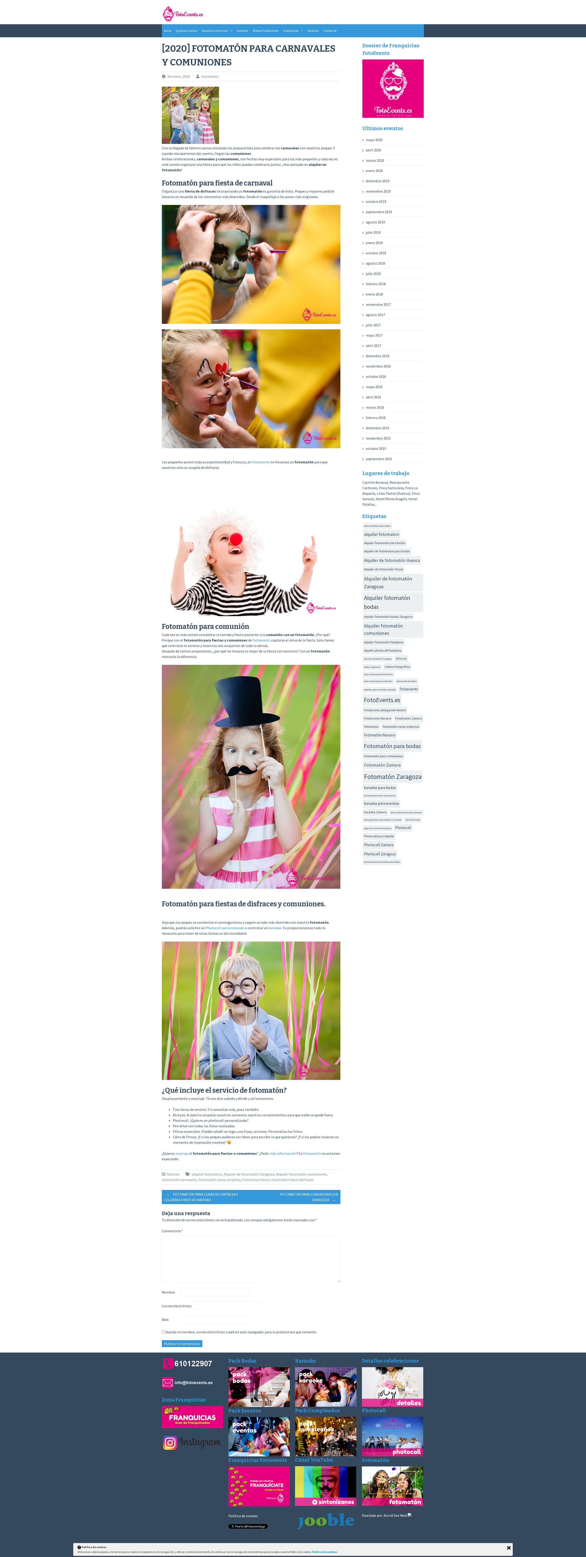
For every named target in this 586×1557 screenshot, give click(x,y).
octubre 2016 (376, 376)
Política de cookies (243, 1516)
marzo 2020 (375, 160)
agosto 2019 (375, 222)
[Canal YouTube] (325, 1504)
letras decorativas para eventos (406, 812)
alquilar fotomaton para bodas (384, 543)
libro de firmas (412, 819)
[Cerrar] (509, 1548)
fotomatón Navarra (379, 735)
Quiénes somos (186, 31)
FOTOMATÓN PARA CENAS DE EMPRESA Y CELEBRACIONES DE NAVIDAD (201, 1197)
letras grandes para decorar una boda (383, 819)
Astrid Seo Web (396, 1515)
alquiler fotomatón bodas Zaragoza (388, 617)
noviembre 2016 (378, 366)
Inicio (167, 31)
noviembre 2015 (378, 438)
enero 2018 (374, 294)
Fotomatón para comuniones (383, 756)
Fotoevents (261, 462)
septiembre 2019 (379, 211)
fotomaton (371, 727)
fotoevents (210, 76)
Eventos (242, 31)
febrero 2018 (376, 284)
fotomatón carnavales (179, 1179)
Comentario (172, 1231)
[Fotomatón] (392, 1504)
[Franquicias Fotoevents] (259, 1505)
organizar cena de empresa (377, 828)
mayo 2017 (374, 335)
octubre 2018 (376, 253)
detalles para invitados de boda (380, 689)
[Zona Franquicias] (192, 1426)
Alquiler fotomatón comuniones (301, 1174)
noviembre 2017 (378, 304)
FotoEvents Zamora (408, 718)
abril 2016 (373, 397)
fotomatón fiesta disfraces (292, 1179)
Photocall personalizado (225, 928)
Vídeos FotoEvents (266, 31)
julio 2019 (373, 232)
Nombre (168, 1292)
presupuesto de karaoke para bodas (382, 861)
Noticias (313, 31)
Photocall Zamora (378, 844)
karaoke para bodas (380, 787)
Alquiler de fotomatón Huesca (392, 560)
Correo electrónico (176, 1306)
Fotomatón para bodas (392, 746)
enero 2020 (374, 170)
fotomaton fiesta (256, 1179)
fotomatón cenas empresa (220, 1179)
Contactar (330, 31)
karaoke (275, 928)
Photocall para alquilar (379, 836)
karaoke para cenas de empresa (380, 795)
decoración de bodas (406, 681)
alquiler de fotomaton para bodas (387, 551)
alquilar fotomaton (207, 1174)
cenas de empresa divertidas (378, 674)
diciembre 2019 (377, 181)
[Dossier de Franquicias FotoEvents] (393, 116)
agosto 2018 (375, 263)
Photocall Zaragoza (380, 853)
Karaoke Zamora (375, 812)
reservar (182, 1153)
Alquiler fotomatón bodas (387, 602)
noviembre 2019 (378, 191)
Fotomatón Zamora (382, 765)
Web (165, 1319)
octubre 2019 (376, 201)
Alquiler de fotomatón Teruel (383, 569)
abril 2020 (373, 150)
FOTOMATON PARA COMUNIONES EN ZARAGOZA (309, 1197)
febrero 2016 (376, 417)
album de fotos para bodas (377, 525)
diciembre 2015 (377, 428)
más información (282, 1153)
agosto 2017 (375, 314)
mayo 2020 (374, 139)
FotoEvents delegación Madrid (385, 710)
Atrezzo (401, 658)
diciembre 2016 (377, 356)
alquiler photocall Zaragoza (378, 658)
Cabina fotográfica (397, 667)
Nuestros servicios (215, 31)
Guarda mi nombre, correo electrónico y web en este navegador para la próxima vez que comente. (241, 1332)
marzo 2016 (375, 407)
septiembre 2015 (379, 458)
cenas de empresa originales (378, 681)
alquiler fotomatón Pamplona (383, 642)
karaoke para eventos (381, 803)
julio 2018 (373, 273)
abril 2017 (373, 345)
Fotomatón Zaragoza (393, 776)
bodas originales (372, 667)
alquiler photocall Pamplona (383, 650)
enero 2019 (374, 242)
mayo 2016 (374, 386)
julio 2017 (373, 325)
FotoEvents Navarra (377, 718)
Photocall (403, 827)
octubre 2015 (376, 448)
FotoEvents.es (382, 700)
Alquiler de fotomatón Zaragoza (249, 1174)
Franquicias (291, 31)
